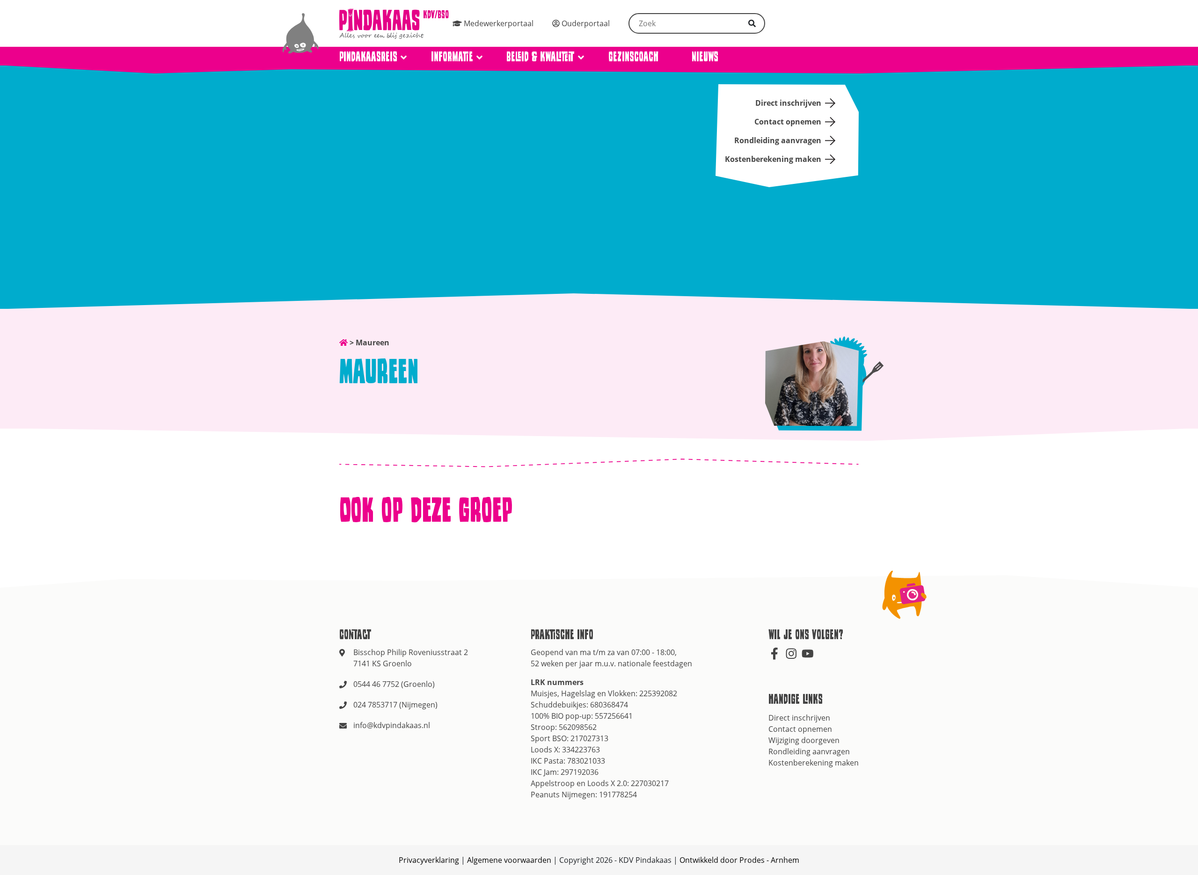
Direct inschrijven (788, 103)
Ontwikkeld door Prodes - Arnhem (739, 860)
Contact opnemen (787, 122)
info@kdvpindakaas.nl (391, 725)
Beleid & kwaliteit (540, 56)
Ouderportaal (585, 23)
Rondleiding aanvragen (777, 140)
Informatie (452, 56)
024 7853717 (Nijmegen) (395, 705)
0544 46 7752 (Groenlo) (394, 684)
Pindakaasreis (368, 56)
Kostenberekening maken (773, 159)
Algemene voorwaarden (509, 860)
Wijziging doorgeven (804, 740)
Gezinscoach (633, 56)
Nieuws (705, 56)
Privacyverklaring (429, 860)
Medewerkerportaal (497, 23)
